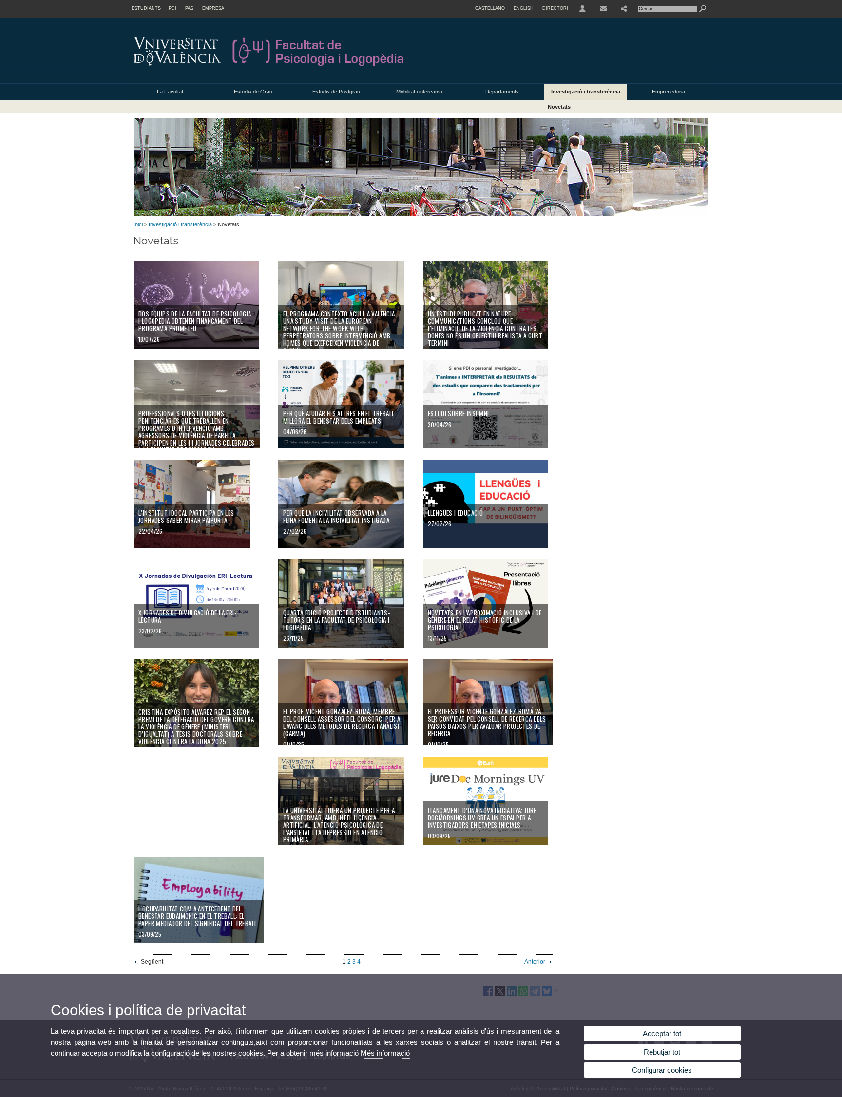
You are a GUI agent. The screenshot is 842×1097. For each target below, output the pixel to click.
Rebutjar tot (662, 1052)
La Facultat (170, 91)
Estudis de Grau (253, 91)
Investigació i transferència (585, 91)
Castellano (490, 8)
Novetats (559, 107)
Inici (138, 224)
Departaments (502, 91)
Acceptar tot (662, 1033)
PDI (172, 8)
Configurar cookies (662, 1070)
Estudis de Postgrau (336, 91)
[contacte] (603, 9)
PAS (189, 8)
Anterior (534, 961)
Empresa (213, 8)
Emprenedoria (668, 91)
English (524, 8)
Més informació (385, 1053)
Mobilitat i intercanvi (419, 91)
